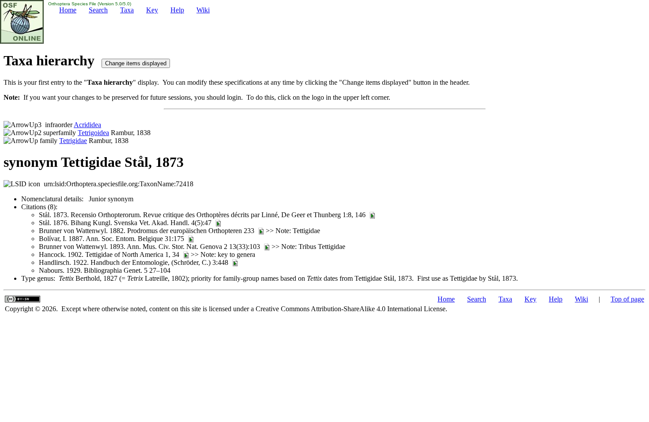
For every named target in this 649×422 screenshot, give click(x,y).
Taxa (127, 10)
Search (98, 10)
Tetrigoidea (93, 132)
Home (67, 10)
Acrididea (87, 124)
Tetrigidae (73, 140)
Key (152, 10)
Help (177, 10)
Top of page (627, 299)
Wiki (203, 10)
